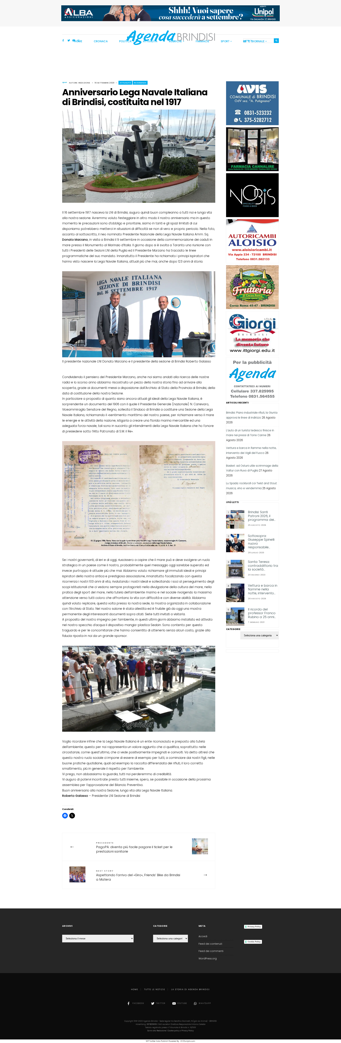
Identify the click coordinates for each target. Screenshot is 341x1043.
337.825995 (152, 1024)
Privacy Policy (254, 926)
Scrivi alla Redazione (156, 1030)
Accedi (203, 936)
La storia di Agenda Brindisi (190, 989)
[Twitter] (69, 41)
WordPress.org (208, 958)
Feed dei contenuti (210, 944)
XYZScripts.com (187, 1041)
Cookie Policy (254, 941)
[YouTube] (74, 41)
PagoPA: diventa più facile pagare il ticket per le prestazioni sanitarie (134, 847)
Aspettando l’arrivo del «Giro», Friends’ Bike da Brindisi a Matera (138, 875)
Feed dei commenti (211, 951)
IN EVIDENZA (140, 82)
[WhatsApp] (79, 41)
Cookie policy (173, 1030)
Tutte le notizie (154, 989)
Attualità (125, 82)
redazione (84, 82)
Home (134, 989)
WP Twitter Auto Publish (157, 1041)
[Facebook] (64, 41)
